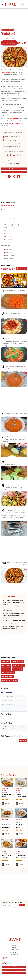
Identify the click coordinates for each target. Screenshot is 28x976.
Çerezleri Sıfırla (14, 954)
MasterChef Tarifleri (17, 661)
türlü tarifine (15, 123)
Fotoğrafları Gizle (22, 268)
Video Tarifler (5, 661)
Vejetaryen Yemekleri (18, 665)
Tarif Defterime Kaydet (15, 161)
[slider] (14, 155)
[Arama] (25, 4)
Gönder (21, 904)
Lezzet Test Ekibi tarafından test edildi (9, 42)
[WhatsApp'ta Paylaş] (19, 43)
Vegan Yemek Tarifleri (8, 672)
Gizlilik (14, 951)
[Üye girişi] (22, 4)
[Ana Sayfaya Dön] (14, 939)
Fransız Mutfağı (17, 669)
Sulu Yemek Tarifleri (7, 676)
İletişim (14, 947)
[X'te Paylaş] (22, 43)
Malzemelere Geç (15, 168)
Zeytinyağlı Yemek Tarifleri (9, 680)
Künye (14, 945)
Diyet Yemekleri (6, 669)
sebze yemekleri (13, 118)
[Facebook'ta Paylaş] (25, 43)
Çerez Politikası (14, 952)
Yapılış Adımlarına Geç (15, 171)
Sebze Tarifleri (6, 665)
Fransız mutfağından (7, 72)
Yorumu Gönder (22, 740)
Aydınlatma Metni (14, 949)
